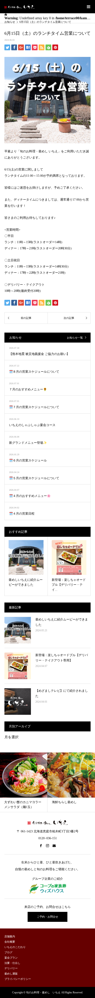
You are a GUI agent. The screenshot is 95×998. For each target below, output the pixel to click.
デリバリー (11, 968)
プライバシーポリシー (17, 979)
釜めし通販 (11, 973)
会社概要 (9, 941)
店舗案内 (9, 936)
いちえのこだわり (15, 947)
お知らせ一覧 (75, 337)
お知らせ (9, 21)
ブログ (8, 952)
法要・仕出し (12, 963)
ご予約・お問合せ (47, 916)
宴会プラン (11, 957)
